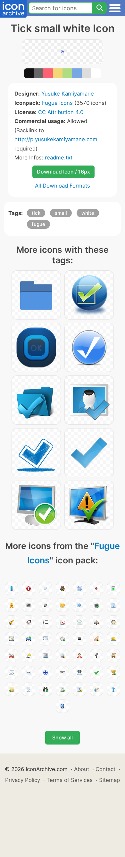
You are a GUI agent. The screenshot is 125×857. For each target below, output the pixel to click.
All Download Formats (62, 185)
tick (36, 213)
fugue (38, 224)
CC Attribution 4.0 (60, 112)
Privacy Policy (22, 780)
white (87, 213)
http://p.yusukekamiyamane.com (55, 139)
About (81, 769)
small (61, 213)
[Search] (99, 8)
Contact (105, 769)
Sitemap (109, 780)
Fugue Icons (57, 103)
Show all (62, 737)
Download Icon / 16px (63, 171)
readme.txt (58, 157)
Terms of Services (69, 780)
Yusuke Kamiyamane (67, 93)
